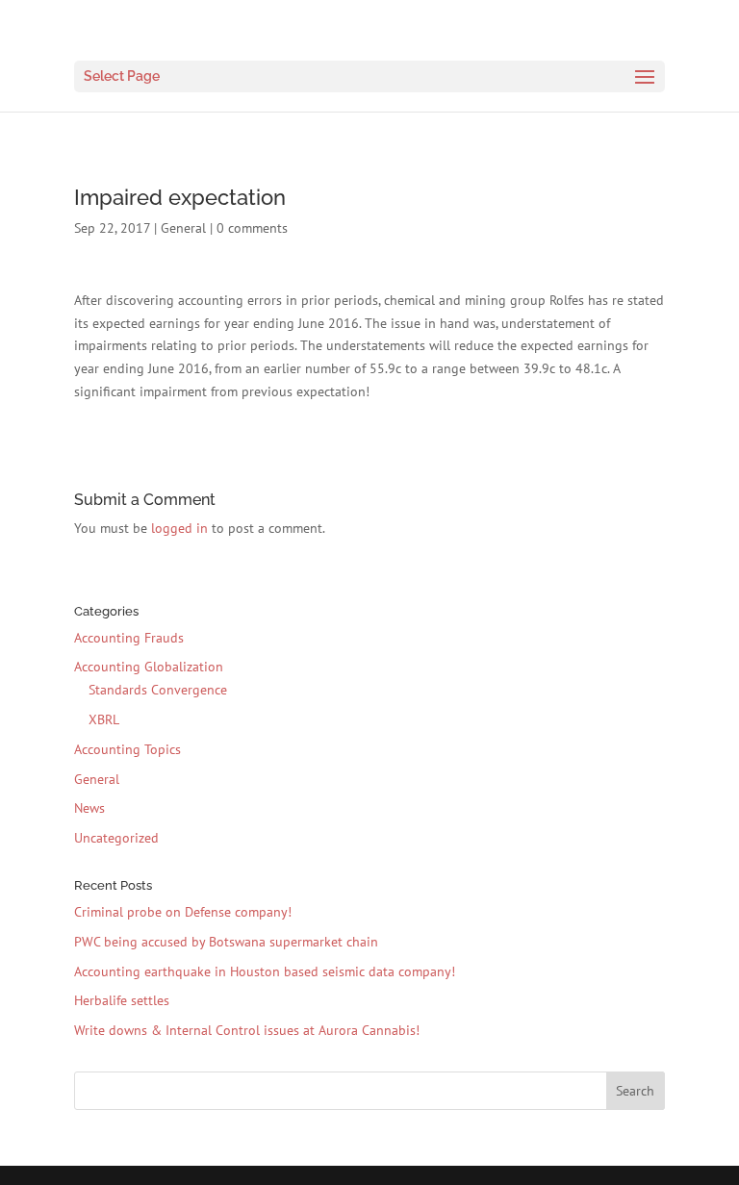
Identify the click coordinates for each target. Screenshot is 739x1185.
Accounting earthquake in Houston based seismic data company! (264, 971)
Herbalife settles (121, 1000)
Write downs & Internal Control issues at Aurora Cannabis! (247, 1030)
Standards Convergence (158, 689)
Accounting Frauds (129, 637)
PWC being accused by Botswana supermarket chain (226, 941)
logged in (179, 528)
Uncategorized (116, 837)
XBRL (104, 719)
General (183, 228)
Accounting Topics (127, 749)
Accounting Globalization (148, 666)
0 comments (252, 228)
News (89, 808)
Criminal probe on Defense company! (183, 911)
